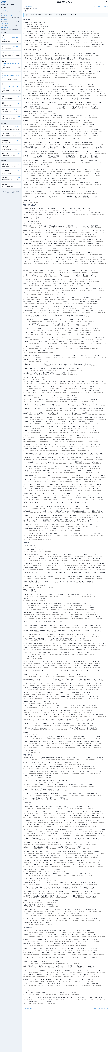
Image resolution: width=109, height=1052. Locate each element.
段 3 (10, 53)
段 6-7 (12, 53)
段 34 (3, 75)
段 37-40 (9, 63)
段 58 (16, 116)
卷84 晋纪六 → (104, 6)
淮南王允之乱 (4, 23)
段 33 (12, 86)
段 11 (11, 46)
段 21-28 (15, 46)
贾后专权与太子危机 (6, 15)
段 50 (18, 109)
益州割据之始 (4, 27)
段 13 (3, 86)
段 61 (19, 116)
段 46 (3, 39)
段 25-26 (12, 37)
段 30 (18, 53)
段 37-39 (16, 86)
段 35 (15, 37)
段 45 (15, 109)
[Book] (106, 2)
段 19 (19, 170)
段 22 (16, 53)
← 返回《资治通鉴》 (28, 6)
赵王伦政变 (4, 19)
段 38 (18, 37)
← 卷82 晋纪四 (96, 6)
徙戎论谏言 (4, 10)
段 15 (19, 96)
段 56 (3, 77)
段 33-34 (4, 63)
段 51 (14, 75)
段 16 (6, 86)
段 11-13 (4, 37)
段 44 (13, 63)
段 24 (9, 86)
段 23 (8, 37)
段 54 (3, 65)
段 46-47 (17, 63)
